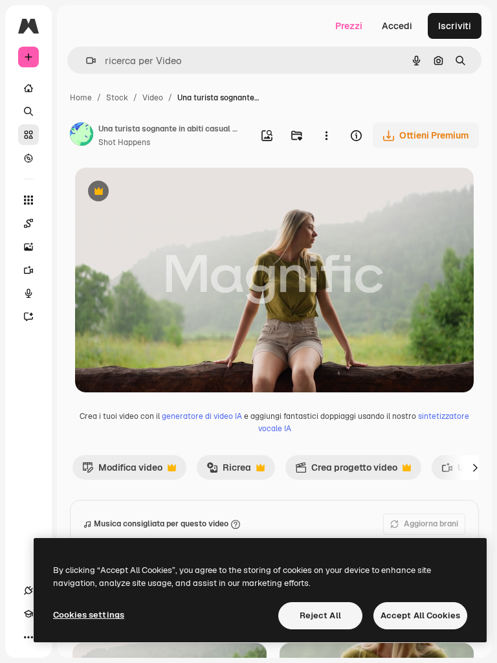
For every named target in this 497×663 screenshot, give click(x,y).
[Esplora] (28, 158)
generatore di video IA (202, 416)
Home (81, 98)
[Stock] (28, 134)
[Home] (28, 88)
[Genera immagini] (28, 246)
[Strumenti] (28, 200)
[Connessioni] (28, 590)
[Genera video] (28, 270)
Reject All (320, 615)
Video (152, 98)
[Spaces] (28, 223)
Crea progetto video (346, 471)
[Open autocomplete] (86, 60)
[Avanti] (475, 467)
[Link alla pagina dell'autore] (81, 136)
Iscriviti (454, 26)
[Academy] (28, 613)
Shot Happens (124, 142)
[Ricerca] (28, 111)
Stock (117, 98)
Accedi (397, 26)
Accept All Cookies (420, 615)
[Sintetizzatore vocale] (28, 293)
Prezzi (348, 26)
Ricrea (228, 471)
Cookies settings (88, 614)
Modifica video (122, 471)
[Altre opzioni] (326, 135)
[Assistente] (28, 316)
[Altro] (28, 637)
